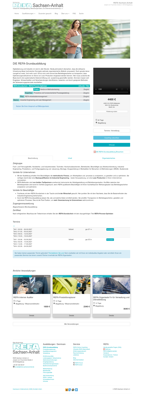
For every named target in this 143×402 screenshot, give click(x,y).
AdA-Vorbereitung (48, 375)
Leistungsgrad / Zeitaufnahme (52, 358)
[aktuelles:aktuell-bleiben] (76, 389)
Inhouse (45, 381)
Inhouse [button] (112, 145)
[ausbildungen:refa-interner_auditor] (31, 284)
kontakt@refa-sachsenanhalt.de (24, 367)
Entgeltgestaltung (48, 362)
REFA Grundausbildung (50, 347)
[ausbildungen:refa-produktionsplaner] (71, 284)
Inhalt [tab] (70, 158)
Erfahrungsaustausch (79, 351)
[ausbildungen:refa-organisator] (111, 284)
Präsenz (47, 276)
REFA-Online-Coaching (80, 347)
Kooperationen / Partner (110, 355)
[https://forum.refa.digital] (73, 389)
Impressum (16, 389)
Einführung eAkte (48, 356)
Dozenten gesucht (45, 13)
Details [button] (31, 315)
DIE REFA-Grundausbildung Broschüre (109, 152)
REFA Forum (79, 363)
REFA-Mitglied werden (110, 351)
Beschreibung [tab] (33, 158)
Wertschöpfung (47, 369)
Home (17, 13)
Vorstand (106, 353)
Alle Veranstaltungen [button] (71, 324)
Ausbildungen (18, 276)
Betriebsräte (46, 370)
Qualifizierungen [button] (28, 13)
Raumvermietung (78, 353)
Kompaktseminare (48, 379)
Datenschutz (24, 389)
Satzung (107, 349)
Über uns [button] (64, 13)
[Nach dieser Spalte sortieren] (14, 226)
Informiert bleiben (78, 360)
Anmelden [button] (110, 229)
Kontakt (35, 389)
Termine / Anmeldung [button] (111, 130)
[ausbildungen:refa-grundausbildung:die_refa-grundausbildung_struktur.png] (51, 93)
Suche (81, 13)
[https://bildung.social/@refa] (69, 389)
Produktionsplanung (49, 349)
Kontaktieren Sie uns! (56, 253)
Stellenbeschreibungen (50, 360)
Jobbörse (76, 355)
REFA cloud (78, 365)
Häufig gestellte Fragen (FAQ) (112, 347)
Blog (56, 13)
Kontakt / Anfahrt (108, 357)
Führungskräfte (47, 372)
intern (40, 389)
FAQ (74, 13)
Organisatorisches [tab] (108, 158)
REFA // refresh (47, 377)
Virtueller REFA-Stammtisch (81, 349)
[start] (26, 348)
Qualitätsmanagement (49, 351)
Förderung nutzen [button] (111, 111)
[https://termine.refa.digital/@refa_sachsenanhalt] (66, 389)
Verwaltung (46, 353)
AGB (30, 389)
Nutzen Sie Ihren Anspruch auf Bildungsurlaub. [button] (32, 106)
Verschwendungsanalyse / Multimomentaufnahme (51, 365)
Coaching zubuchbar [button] (111, 138)
